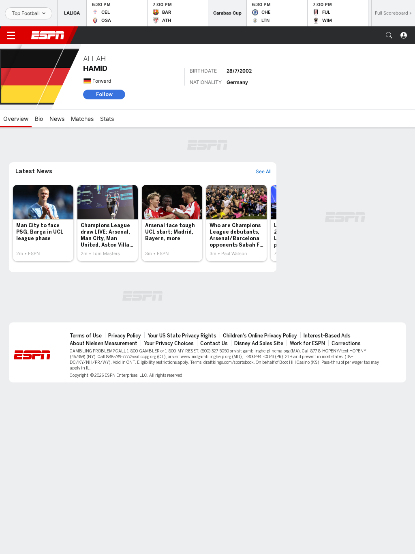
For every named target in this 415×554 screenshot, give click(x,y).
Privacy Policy (124, 336)
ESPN (47, 35)
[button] (389, 35)
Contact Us (214, 343)
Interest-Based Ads (327, 336)
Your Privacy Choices (169, 343)
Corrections (346, 343)
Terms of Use (86, 336)
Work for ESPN (307, 343)
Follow (104, 94)
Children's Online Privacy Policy (260, 336)
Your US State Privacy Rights (182, 336)
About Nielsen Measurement (103, 343)
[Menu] (11, 35)
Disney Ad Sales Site (258, 343)
